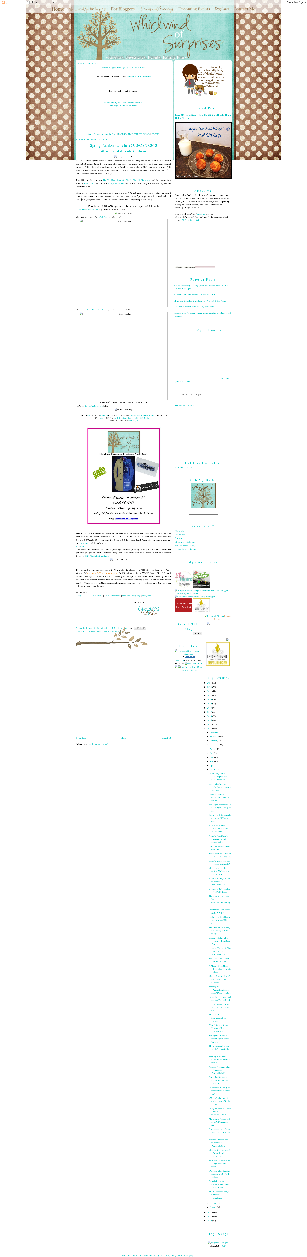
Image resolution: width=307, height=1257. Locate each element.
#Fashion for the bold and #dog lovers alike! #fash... (220, 1163)
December (214, 732)
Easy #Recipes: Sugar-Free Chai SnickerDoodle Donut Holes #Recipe (203, 116)
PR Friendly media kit (191, 220)
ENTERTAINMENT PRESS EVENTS (134, 134)
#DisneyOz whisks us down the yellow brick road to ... (220, 1059)
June (212, 757)
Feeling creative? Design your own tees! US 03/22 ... (219, 920)
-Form (83, 546)
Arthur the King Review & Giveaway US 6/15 (123, 102)
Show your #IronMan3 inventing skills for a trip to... (219, 1038)
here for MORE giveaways (139, 76)
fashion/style (89, 631)
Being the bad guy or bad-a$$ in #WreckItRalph (220, 998)
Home (123, 737)
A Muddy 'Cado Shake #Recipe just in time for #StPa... (220, 968)
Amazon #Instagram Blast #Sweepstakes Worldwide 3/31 (220, 881)
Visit (184, 405)
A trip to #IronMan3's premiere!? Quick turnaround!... (218, 838)
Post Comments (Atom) (98, 743)
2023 (209, 686)
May (212, 761)
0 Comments (122, 628)
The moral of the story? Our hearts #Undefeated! (219, 1194)
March (213, 769)
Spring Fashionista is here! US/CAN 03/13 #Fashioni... (219, 1080)
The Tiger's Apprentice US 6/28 (123, 105)
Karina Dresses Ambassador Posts (102, 134)
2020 (209, 699)
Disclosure (179, 538)
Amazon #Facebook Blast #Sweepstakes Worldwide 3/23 (220, 951)
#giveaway (151, 415)
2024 (209, 682)
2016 (209, 716)
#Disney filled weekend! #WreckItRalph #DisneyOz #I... (219, 1153)
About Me (179, 530)
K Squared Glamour (117, 183)
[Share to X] (141, 628)
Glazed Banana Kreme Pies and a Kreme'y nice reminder (218, 1028)
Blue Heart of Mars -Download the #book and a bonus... (219, 828)
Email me (201, 213)
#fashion (104, 415)
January (213, 1207)
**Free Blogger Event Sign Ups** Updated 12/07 (123, 67)
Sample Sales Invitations (185, 549)
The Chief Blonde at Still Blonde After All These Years (127, 180)
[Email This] (135, 628)
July (212, 753)
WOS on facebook (112, 595)
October (213, 740)
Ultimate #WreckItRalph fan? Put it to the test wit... (219, 1007)
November (214, 736)
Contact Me (180, 534)
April (212, 765)
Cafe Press (103, 217)
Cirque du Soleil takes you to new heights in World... (219, 940)
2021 (209, 695)
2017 (209, 711)
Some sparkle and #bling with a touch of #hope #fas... (219, 1132)
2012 (209, 1212)
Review (118, 631)
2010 (209, 1220)
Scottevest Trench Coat (88, 209)
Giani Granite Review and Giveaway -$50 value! (193, 306)
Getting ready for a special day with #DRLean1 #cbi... (220, 818)
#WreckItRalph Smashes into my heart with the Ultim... (219, 1173)
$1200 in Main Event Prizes (97, 555)
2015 (209, 720)
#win (89, 415)
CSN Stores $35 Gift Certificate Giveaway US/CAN (194, 294)
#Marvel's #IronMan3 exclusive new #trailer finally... (219, 1101)
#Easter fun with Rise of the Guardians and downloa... (219, 979)
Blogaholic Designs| (182, 1255)
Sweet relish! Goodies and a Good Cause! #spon (220, 855)
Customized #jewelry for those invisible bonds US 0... (219, 1090)
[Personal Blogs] (188, 657)
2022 (209, 691)
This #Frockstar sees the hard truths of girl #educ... (219, 1017)
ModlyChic (89, 183)
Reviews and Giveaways (185, 545)
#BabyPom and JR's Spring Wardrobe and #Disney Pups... (219, 871)
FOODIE (155, 134)
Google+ (80, 595)
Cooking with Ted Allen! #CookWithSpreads (220, 890)
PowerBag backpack (94, 405)
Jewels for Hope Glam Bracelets (91, 309)
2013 (209, 728)
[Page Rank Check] (193, 663)
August (213, 748)
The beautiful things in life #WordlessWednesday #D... (219, 901)
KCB (224, 1245)
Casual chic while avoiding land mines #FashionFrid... (219, 1184)
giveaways (85, 543)
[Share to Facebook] (144, 628)
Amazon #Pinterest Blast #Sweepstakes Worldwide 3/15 (219, 1069)
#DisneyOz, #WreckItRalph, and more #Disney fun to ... (220, 989)
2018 (209, 707)
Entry (78, 546)
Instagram (146, 595)
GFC (88, 595)
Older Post (166, 737)
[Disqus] (123, 694)
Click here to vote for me (191, 668)
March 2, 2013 (134, 420)
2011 (209, 1216)
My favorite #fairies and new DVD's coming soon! (219, 1121)
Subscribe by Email (183, 467)
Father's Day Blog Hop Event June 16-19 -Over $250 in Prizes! (199, 300)
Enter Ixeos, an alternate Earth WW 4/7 (219, 911)
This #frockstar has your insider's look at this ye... (219, 1049)
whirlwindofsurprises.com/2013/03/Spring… (132, 417)
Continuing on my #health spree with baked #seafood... (218, 776)
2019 (209, 703)
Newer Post (81, 737)
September (214, 744)
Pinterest (126, 595)
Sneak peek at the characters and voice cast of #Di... (219, 797)
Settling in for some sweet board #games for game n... (220, 807)
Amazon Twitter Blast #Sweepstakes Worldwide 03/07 (218, 1142)
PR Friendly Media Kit (185, 541)
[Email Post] (131, 628)
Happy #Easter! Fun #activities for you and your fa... (220, 786)
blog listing (180, 660)
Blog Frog (136, 595)
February (214, 1202)
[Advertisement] (203, 431)
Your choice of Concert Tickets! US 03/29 (219, 960)
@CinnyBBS (97, 595)
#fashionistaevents (138, 415)
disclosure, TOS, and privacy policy (102, 573)
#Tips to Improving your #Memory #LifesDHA (219, 862)
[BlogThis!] (138, 628)
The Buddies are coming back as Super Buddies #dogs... (220, 930)
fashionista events (105, 631)
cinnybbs (101, 417)
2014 (209, 724)
